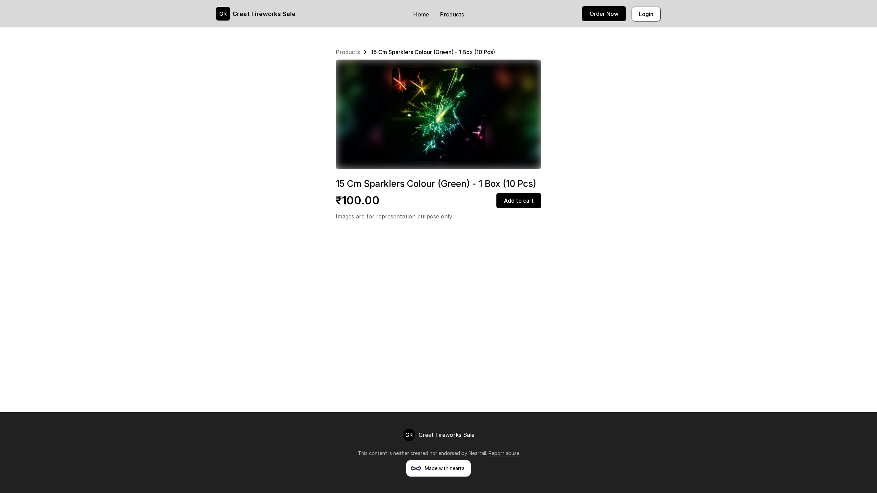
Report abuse (504, 453)
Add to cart (519, 200)
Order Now (604, 13)
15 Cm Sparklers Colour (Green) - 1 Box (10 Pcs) (433, 52)
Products (452, 14)
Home (421, 14)
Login (646, 14)
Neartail (477, 453)
